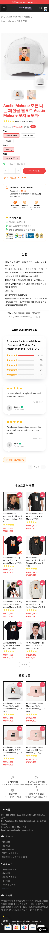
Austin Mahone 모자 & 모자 (14, 21)
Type (5, 131)
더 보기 (24, 664)
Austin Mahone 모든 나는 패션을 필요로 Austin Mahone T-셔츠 (13, 560)
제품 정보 (6, 842)
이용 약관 (6, 845)
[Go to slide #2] (31, 94)
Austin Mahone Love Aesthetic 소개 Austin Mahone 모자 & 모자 (35, 750)
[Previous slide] (5, 56)
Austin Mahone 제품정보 (18, 16)
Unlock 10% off (5, 921)
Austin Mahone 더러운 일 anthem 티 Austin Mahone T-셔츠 (12, 645)
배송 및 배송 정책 (9, 869)
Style (5, 145)
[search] (40, 8)
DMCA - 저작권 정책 (10, 853)
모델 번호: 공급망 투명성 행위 (14, 857)
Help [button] (44, 930)
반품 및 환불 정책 (9, 877)
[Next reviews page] (43, 467)
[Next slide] (44, 56)
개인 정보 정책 (8, 849)
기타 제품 (6, 881)
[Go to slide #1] (17, 94)
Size (5, 154)
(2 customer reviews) (24, 121)
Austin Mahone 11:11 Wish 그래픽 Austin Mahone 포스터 (35, 645)
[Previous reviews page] (30, 467)
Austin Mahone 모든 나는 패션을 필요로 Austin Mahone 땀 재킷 (35, 604)
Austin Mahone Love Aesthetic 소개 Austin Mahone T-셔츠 (35, 516)
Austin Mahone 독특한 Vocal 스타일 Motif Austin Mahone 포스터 (12, 604)
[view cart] (45, 8)
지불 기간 (6, 873)
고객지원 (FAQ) (8, 884)
